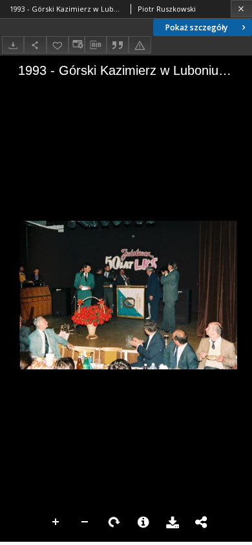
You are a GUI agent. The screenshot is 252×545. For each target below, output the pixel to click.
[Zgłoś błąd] (140, 45)
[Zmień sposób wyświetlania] (76, 45)
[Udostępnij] (35, 45)
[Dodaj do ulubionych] (57, 45)
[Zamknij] (241, 8)
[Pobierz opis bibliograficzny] (96, 45)
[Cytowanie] (118, 45)
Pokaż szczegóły (196, 27)
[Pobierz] (13, 45)
